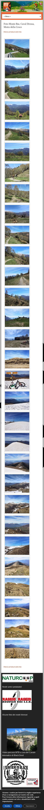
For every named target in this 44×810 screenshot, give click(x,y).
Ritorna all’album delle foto (13, 32)
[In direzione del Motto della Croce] (17, 649)
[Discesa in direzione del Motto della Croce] (17, 608)
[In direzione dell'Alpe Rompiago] (17, 255)
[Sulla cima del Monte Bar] (17, 380)
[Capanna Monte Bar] (17, 338)
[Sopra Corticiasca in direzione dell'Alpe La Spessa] (17, 48)
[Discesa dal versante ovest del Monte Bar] (17, 587)
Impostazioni (30, 806)
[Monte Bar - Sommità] (17, 546)
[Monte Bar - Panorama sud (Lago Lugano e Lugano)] (17, 400)
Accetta (7, 806)
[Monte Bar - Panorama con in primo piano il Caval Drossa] (17, 463)
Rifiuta (18, 806)
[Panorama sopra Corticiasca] (17, 69)
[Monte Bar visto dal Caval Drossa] (17, 628)
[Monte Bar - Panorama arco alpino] (17, 442)
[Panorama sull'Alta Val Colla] (17, 152)
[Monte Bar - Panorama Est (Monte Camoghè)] (17, 504)
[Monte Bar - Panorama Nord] (17, 483)
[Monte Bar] (17, 359)
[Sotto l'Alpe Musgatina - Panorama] (17, 318)
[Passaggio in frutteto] (22, 739)
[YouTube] (40, 4)
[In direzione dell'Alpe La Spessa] (17, 131)
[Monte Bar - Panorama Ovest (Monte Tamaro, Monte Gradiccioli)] (17, 525)
